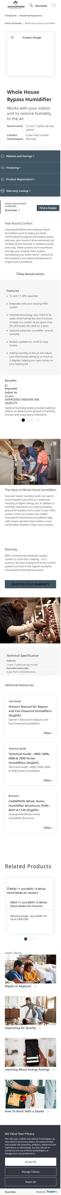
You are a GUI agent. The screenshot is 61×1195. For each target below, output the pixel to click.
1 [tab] (23, 420)
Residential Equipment (30, 15)
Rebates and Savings (20, 156)
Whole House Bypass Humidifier (15, 205)
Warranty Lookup (18, 191)
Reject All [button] (30, 1181)
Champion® (10, 15)
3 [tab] (33, 420)
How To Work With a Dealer (24, 1111)
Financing (13, 167)
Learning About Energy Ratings (27, 1069)
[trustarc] (52, 1191)
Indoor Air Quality (13, 23)
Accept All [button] (30, 1161)
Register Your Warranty (30, 584)
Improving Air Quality (20, 1028)
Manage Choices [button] (31, 1171)
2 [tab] (28, 420)
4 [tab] (38, 420)
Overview (11, 210)
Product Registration (20, 179)
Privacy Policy (10, 1191)
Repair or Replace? (18, 986)
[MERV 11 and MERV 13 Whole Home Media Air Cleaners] (29, 891)
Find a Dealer (41, 6)
